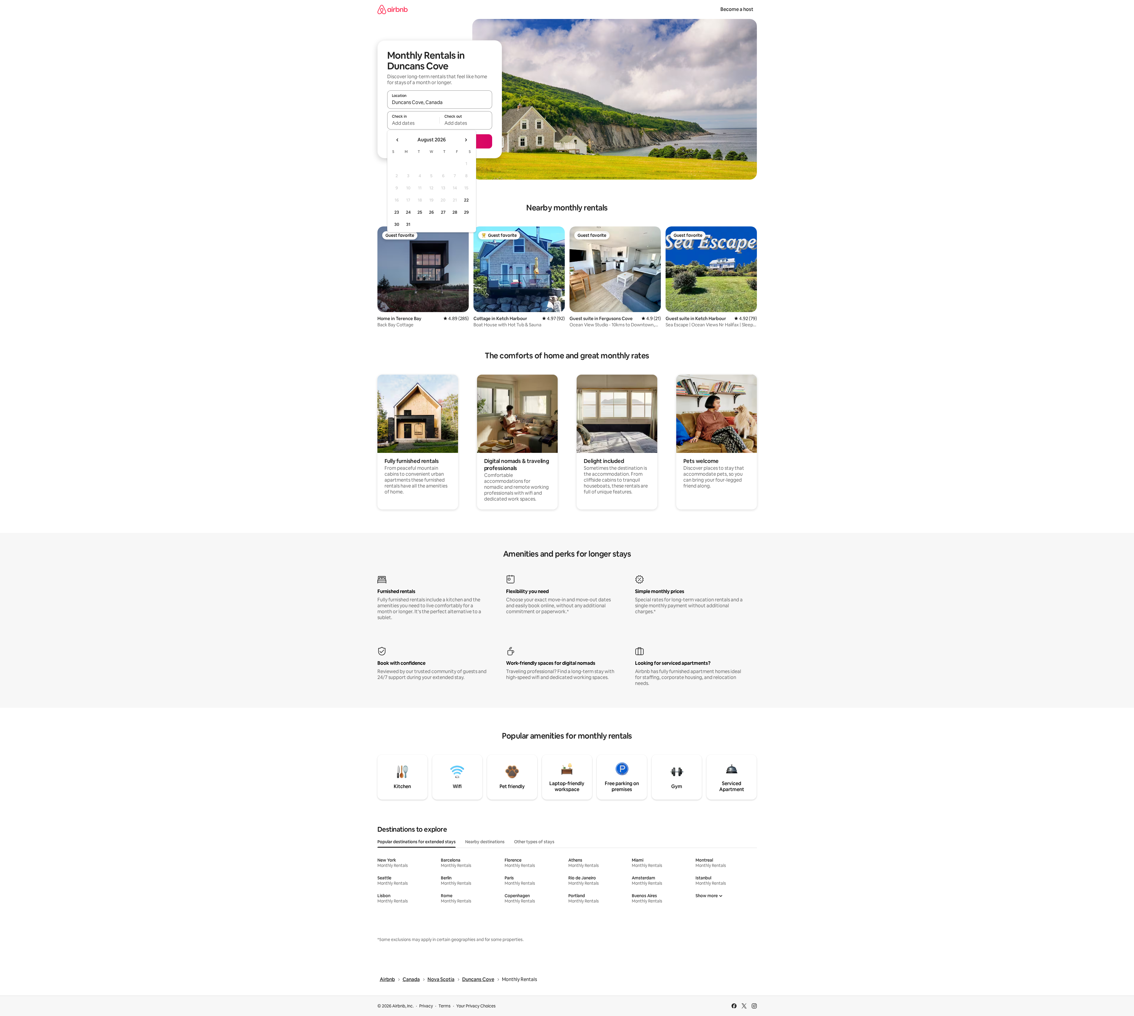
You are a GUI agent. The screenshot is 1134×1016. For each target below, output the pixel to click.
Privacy (426, 1006)
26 (431, 212)
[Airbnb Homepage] (392, 9)
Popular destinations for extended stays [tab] (416, 841)
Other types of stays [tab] (534, 841)
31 (408, 224)
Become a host (736, 9)
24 (408, 212)
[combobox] (439, 102)
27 (443, 212)
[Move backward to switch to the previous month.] (397, 140)
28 (454, 212)
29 (466, 212)
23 (396, 212)
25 (419, 212)
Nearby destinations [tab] (485, 841)
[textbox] (413, 123)
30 (396, 224)
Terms (444, 1006)
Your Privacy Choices (476, 1006)
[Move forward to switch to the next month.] (466, 140)
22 (466, 200)
